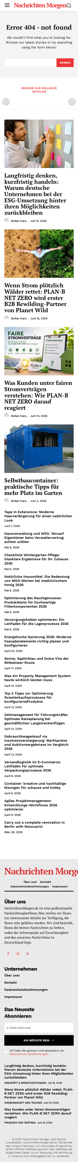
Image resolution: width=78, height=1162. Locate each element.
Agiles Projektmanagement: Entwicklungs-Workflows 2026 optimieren (30, 805)
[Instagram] (18, 954)
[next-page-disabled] (72, 102)
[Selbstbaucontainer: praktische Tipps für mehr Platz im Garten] (39, 448)
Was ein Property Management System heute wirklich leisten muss (37, 678)
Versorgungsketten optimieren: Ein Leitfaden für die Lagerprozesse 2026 (36, 622)
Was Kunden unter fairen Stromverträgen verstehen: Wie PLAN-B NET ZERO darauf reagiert (38, 395)
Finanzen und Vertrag (20, 1122)
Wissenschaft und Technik (23, 1102)
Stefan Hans (19, 220)
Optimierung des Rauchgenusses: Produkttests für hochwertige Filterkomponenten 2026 (33, 602)
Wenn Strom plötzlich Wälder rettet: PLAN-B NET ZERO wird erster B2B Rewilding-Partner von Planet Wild (35, 298)
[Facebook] (8, 954)
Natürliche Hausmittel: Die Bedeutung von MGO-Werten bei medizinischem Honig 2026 (37, 581)
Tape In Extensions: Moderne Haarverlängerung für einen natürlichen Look (38, 516)
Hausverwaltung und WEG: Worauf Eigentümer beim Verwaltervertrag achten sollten (34, 537)
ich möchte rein (36, 1040)
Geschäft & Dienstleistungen (25, 1082)
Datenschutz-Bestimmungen (29, 1054)
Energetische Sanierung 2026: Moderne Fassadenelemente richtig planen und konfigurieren (37, 641)
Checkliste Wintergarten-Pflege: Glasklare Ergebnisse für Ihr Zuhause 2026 (36, 559)
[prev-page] (6, 102)
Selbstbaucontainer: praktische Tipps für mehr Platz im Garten (33, 486)
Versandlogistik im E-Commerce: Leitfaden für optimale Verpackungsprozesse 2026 (32, 766)
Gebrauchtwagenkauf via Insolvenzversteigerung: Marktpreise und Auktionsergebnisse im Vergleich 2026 (36, 742)
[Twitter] (27, 954)
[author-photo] (7, 220)
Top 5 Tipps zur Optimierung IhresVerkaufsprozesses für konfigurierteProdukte (28, 697)
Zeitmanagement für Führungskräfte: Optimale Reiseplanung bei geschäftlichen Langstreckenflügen (36, 719)
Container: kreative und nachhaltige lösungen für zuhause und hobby (35, 785)
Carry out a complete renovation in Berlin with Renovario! (34, 824)
